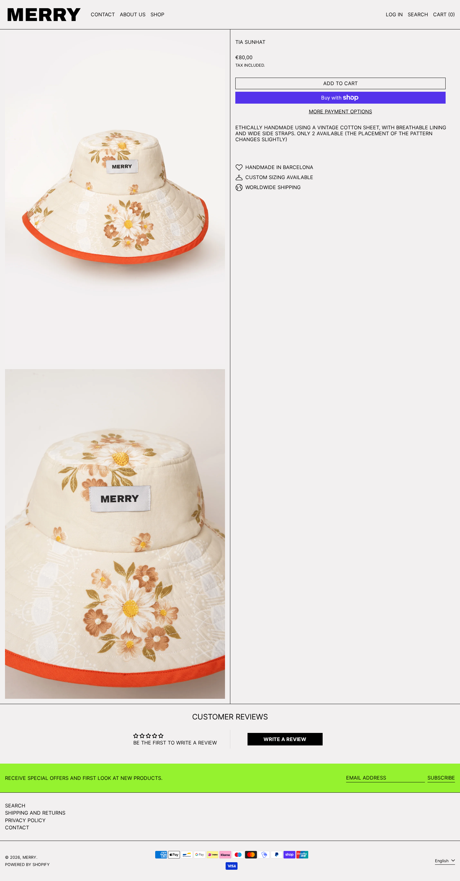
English (442, 860)
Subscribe (441, 778)
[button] (418, 14)
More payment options (340, 112)
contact (17, 827)
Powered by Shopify (27, 864)
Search (15, 805)
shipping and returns (35, 813)
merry (29, 857)
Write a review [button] (284, 739)
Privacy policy (25, 820)
